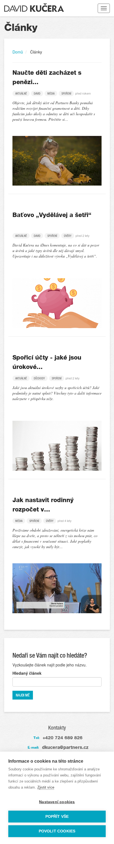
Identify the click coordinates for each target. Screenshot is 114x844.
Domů (17, 52)
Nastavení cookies (57, 802)
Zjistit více (45, 787)
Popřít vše (57, 816)
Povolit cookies (57, 831)
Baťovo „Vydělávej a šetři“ (51, 215)
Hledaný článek (27, 673)
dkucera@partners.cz (65, 747)
